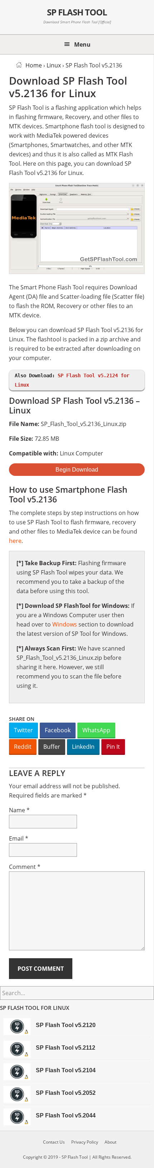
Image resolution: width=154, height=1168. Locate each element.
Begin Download (77, 470)
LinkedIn (83, 747)
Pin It (113, 747)
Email (18, 838)
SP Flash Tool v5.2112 (65, 1048)
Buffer (51, 747)
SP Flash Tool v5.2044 (66, 1115)
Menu (82, 44)
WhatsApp (96, 730)
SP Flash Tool (77, 12)
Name (19, 810)
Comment (24, 867)
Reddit (23, 747)
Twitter (23, 730)
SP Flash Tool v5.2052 (66, 1093)
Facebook (58, 730)
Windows (64, 624)
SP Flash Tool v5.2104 (66, 1070)
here (15, 541)
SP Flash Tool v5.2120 (66, 1025)
